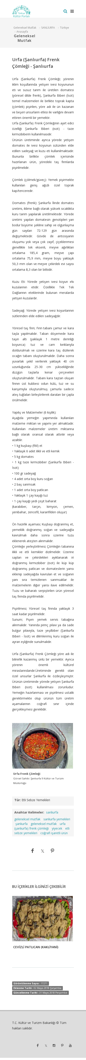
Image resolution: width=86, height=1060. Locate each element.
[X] (42, 850)
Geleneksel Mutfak (24, 27)
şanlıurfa (21, 824)
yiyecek (57, 828)
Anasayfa (22, 31)
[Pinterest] (52, 850)
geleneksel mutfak (44, 824)
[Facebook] (32, 850)
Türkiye (64, 27)
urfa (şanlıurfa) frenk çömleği (39, 826)
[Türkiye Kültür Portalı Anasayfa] (21, 11)
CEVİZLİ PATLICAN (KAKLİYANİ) (35, 947)
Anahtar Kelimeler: (29, 812)
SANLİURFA (48, 27)
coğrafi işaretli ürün (54, 833)
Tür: (17, 800)
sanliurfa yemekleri (56, 819)
